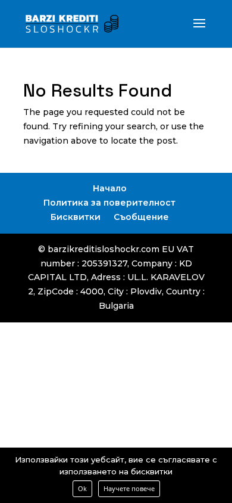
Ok (82, 488)
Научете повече (129, 488)
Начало (110, 188)
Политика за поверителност (109, 202)
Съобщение (141, 217)
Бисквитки (76, 217)
